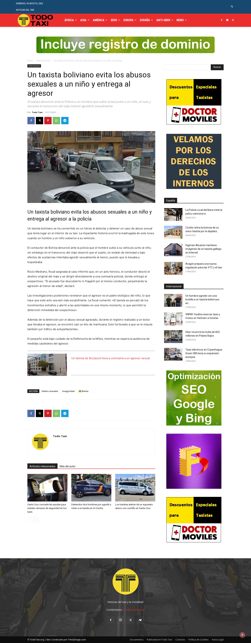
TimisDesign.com (77, 639)
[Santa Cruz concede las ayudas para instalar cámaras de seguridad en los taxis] (47, 487)
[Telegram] (227, 20)
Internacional (43, 60)
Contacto (180, 639)
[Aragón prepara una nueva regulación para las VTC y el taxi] (173, 268)
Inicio (30, 60)
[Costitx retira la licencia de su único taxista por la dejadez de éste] (173, 232)
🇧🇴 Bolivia (83, 391)
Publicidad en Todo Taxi (159, 639)
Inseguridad (68, 391)
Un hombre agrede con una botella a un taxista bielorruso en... (202, 299)
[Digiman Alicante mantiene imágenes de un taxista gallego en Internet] (173, 249)
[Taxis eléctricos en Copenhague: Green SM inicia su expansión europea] (173, 354)
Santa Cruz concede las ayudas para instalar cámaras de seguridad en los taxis (47, 508)
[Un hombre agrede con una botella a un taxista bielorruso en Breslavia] (173, 300)
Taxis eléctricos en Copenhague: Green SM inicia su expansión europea (204, 353)
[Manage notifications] (242, 635)
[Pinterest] (48, 120)
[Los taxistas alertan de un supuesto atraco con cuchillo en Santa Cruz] (135, 487)
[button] (232, 7)
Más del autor (68, 466)
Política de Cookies (198, 639)
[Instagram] (120, 620)
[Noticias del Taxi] (35, 20)
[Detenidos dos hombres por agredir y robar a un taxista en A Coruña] (91, 487)
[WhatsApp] (56, 120)
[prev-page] (29, 519)
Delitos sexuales (50, 391)
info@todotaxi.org (133, 609)
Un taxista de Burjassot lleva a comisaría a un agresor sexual (110, 358)
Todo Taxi (37, 112)
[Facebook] (222, 20)
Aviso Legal (218, 639)
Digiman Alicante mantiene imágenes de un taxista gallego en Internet (203, 249)
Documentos (136, 639)
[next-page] (35, 519)
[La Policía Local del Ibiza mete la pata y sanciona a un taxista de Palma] (173, 214)
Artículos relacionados (42, 466)
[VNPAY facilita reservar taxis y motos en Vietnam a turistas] (173, 318)
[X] (233, 20)
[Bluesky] (140, 620)
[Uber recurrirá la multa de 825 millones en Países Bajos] (173, 336)
